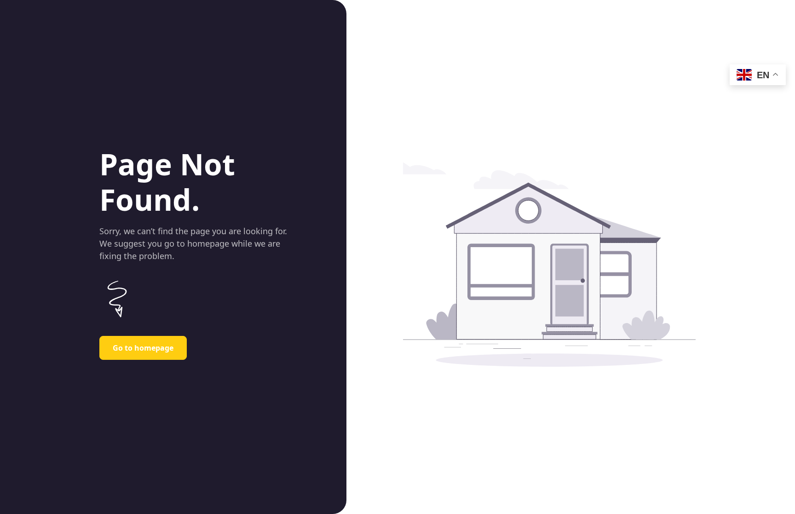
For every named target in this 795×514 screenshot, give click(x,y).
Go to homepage (143, 348)
